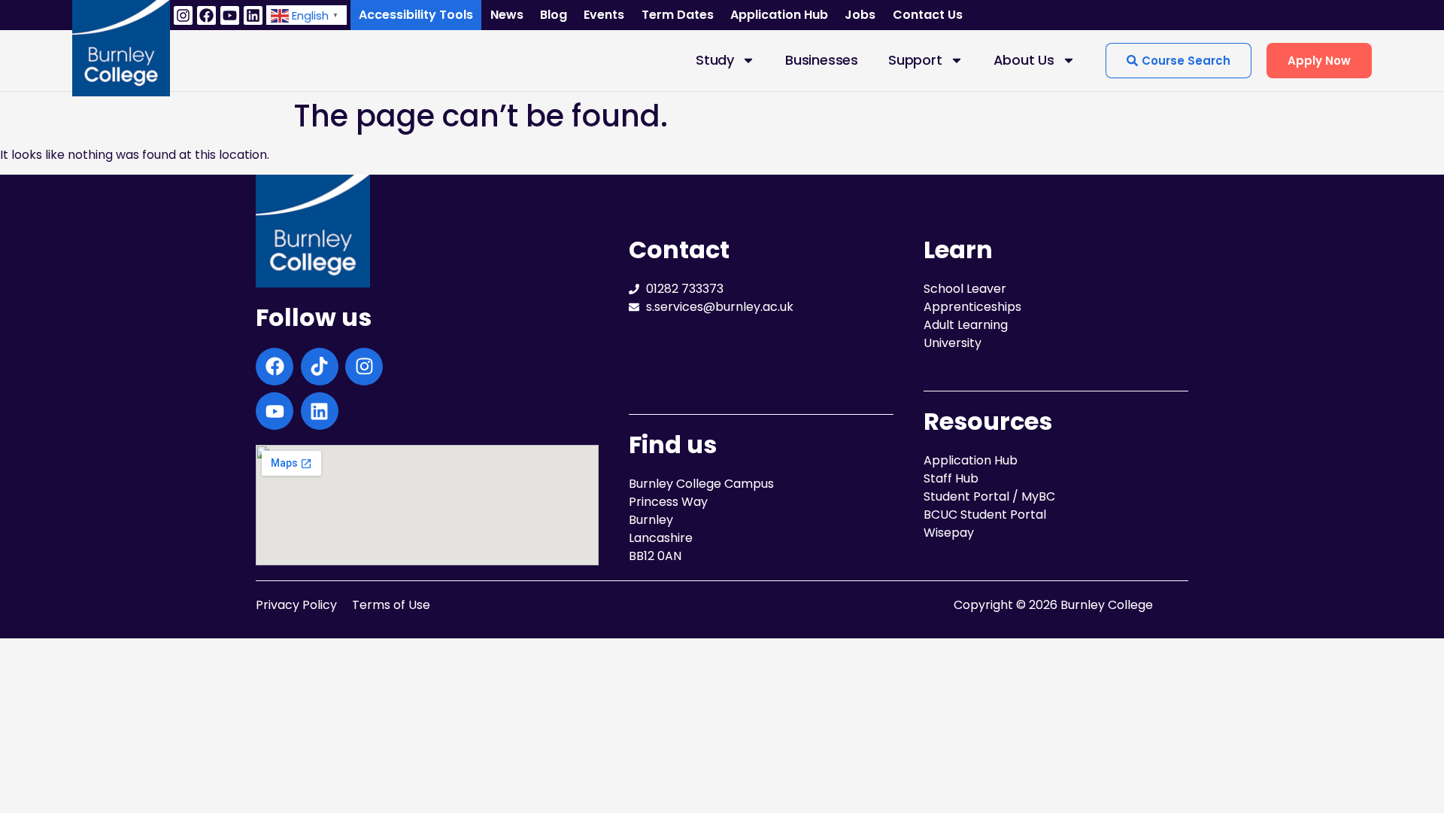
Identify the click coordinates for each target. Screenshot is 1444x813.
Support (915, 59)
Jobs (860, 14)
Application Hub (779, 14)
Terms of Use (391, 605)
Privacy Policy (296, 605)
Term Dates (678, 14)
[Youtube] (229, 15)
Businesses (821, 59)
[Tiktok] (319, 366)
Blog (553, 14)
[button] (306, 14)
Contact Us (928, 14)
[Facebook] (206, 15)
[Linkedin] (253, 15)
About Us (1024, 59)
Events (604, 14)
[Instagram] (183, 15)
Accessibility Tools (416, 14)
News (506, 14)
